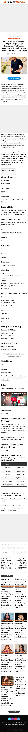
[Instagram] (12, 719)
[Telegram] (25, 552)
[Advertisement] (14, 18)
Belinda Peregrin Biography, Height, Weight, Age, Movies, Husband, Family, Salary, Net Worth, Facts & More (20, 598)
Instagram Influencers (14, 38)
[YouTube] (15, 719)
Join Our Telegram (15, 78)
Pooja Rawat (20, 548)
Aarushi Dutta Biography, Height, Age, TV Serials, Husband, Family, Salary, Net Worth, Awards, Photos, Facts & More (7, 696)
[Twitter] (17, 552)
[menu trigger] (3, 2)
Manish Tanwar (11, 548)
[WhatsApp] (21, 552)
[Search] (25, 2)
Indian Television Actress (9, 682)
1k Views (19, 53)
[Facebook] (13, 552)
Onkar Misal (12, 53)
